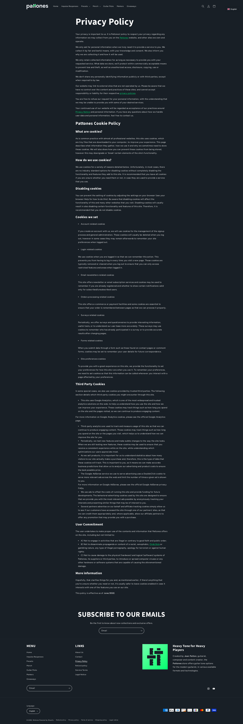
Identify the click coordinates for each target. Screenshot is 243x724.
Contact (78, 657)
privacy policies (127, 93)
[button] (85, 6)
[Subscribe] (141, 631)
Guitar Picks (32, 670)
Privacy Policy (81, 661)
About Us (79, 652)
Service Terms (81, 670)
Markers (30, 674)
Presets (30, 661)
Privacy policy (73, 720)
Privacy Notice (83, 112)
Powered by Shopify (46, 720)
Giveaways (31, 679)
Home (29, 652)
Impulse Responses (35, 657)
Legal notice (113, 720)
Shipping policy (101, 720)
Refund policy (81, 666)
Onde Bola (155, 544)
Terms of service (87, 720)
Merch (29, 666)
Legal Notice (80, 674)
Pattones (124, 38)
